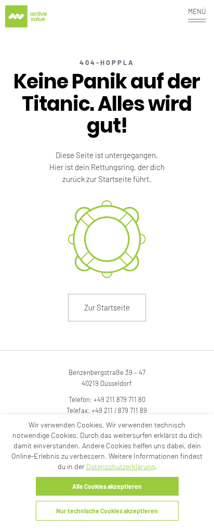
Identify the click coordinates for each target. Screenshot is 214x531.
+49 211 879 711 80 (119, 399)
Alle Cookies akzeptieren (107, 486)
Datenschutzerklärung (120, 466)
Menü (197, 11)
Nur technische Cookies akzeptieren (107, 510)
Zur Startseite (107, 307)
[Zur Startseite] (26, 16)
